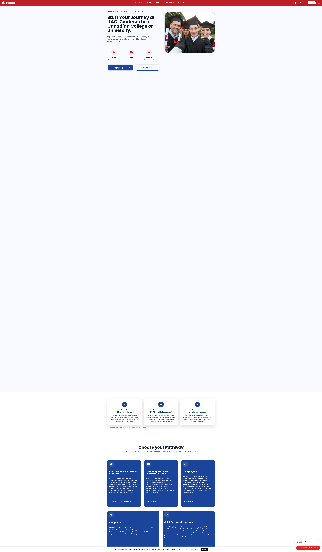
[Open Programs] (142, 3)
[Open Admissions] (174, 3)
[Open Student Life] (186, 3)
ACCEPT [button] (204, 549)
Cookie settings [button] (194, 549)
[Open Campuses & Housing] (161, 3)
